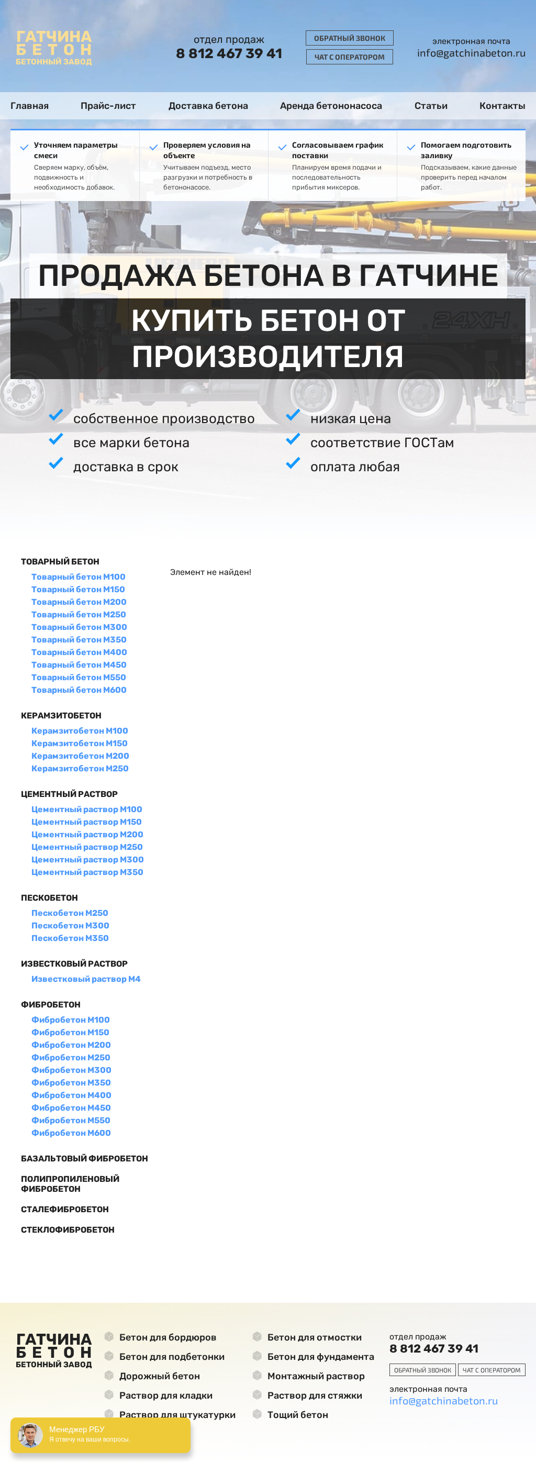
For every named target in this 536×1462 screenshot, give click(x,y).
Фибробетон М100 (70, 1020)
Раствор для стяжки (313, 1395)
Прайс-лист (108, 106)
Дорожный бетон (158, 1376)
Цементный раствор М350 (87, 872)
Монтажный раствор (315, 1376)
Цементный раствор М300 (87, 860)
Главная (29, 106)
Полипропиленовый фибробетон (70, 1184)
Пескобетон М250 (69, 913)
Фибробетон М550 (70, 1120)
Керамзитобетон (61, 716)
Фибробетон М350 (71, 1083)
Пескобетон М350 (70, 938)
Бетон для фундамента (319, 1357)
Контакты (502, 106)
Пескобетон (49, 898)
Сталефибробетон (65, 1209)
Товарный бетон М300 (79, 627)
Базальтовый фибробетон (84, 1159)
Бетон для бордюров (167, 1337)
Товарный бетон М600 (79, 690)
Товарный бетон (60, 562)
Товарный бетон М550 (78, 677)
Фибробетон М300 (71, 1070)
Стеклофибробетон (68, 1230)
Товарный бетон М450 (79, 665)
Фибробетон (51, 1005)
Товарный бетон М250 (78, 614)
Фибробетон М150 (70, 1032)
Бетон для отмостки (313, 1337)
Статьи (431, 106)
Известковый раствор (74, 964)
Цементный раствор (69, 794)
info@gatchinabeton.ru (471, 52)
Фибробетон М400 (71, 1095)
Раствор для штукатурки (176, 1415)
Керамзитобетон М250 (80, 768)
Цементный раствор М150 (86, 822)
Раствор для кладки (165, 1395)
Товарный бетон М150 (78, 589)
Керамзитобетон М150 (79, 743)
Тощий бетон (296, 1415)
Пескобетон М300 (70, 926)
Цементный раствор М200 (87, 834)
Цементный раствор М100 (86, 809)
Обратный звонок (349, 38)
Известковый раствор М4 (86, 979)
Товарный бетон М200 (79, 602)
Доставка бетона (208, 106)
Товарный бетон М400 (79, 652)
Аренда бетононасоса (331, 106)
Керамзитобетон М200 (80, 756)
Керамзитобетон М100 (79, 731)
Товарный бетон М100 (78, 577)
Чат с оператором (350, 56)
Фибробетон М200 (71, 1045)
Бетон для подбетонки (171, 1357)
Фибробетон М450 (71, 1108)
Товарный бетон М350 (79, 640)
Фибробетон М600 (71, 1133)
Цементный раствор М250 (87, 847)
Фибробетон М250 (70, 1057)
